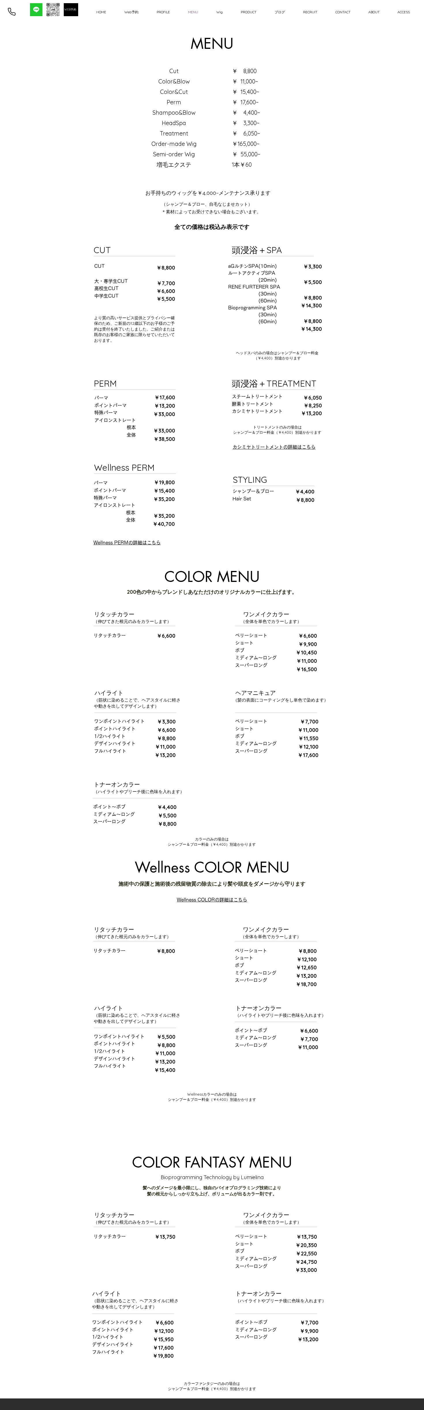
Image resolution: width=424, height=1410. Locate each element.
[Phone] (11, 11)
